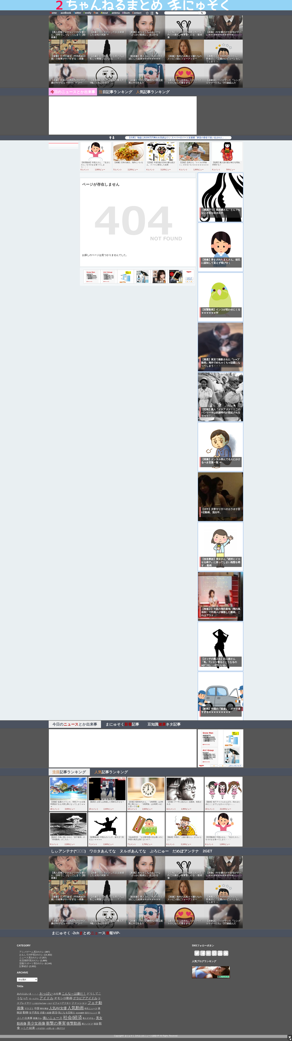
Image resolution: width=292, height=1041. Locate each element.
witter (77, 13)
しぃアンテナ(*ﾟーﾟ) (68, 851)
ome (53, 13)
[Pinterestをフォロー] (214, 954)
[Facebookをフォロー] (202, 954)
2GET (207, 851)
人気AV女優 (58, 1008)
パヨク (49, 1003)
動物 (25, 1012)
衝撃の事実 (56, 1023)
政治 (54, 1012)
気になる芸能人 (66, 1012)
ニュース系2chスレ (29, 957)
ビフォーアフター (62, 1003)
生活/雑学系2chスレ (29, 960)
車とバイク (87, 1024)
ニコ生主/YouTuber (39, 1003)
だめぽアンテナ (185, 851)
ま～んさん (34, 998)
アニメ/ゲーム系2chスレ (31, 951)
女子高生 (34, 1012)
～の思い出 (49, 1028)
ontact (136, 13)
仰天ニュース (90, 1008)
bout (104, 13)
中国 (36, 1008)
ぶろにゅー (159, 851)
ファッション (79, 1003)
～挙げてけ (60, 1028)
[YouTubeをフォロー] (219, 954)
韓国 (96, 1023)
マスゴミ (29, 1008)
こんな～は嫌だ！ (74, 993)
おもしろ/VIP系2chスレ (31, 954)
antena (115, 13)
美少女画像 (36, 1023)
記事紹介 (23, 966)
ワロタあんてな (102, 851)
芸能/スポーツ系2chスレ (31, 963)
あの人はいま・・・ (28, 993)
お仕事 (57, 993)
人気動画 (75, 1007)
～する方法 (40, 1028)
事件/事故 (44, 1008)
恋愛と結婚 (45, 1012)
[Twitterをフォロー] (196, 954)
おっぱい (46, 993)
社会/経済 (72, 1017)
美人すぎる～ (89, 1018)
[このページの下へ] (113, 138)
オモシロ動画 (63, 998)
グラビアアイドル (85, 998)
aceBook (65, 13)
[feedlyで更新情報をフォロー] (225, 954)
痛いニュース (53, 1018)
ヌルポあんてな (133, 851)
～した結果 (28, 1028)
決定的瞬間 (80, 1013)
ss (96, 13)
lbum (126, 13)
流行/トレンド (91, 1013)
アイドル (47, 998)
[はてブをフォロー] (208, 954)
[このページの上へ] (110, 138)
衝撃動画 (73, 1023)
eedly (87, 13)
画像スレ (37, 1018)
